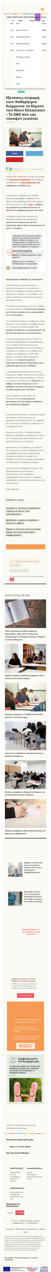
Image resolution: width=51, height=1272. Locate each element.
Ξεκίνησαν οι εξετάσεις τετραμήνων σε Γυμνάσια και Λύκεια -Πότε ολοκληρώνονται (23, 511)
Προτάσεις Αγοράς (23, 57)
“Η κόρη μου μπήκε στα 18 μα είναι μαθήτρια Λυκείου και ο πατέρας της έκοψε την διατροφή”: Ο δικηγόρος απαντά (24, 1069)
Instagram (22, 1158)
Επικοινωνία (33, 1223)
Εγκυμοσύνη (40, 89)
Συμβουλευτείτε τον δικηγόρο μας (28, 1060)
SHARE (14, 153)
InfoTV (26, 17)
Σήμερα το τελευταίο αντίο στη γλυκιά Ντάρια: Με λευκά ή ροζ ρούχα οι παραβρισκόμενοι (23, 532)
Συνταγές (43, 18)
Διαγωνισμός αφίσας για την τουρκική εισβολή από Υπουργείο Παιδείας (26, 1029)
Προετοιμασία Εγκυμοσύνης (23, 89)
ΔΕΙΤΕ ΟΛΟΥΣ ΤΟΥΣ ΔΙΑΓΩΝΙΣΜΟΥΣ (25, 1046)
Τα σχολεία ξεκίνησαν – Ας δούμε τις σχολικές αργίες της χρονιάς (27, 1020)
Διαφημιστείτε (19, 1223)
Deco (18, 23)
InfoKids (9, 18)
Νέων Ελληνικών (28, 182)
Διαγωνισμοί (37, 18)
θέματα (36, 561)
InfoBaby (8, 89)
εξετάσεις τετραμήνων (24, 561)
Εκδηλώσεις (32, 18)
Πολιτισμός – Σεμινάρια (25, 50)
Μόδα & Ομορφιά (22, 43)
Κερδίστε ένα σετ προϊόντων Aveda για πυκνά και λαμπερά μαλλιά (27, 1037)
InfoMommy (14, 18)
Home (5, 17)
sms (31, 204)
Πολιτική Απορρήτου (22, 1258)
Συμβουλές (20, 70)
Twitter (15, 1158)
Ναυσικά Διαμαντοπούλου (19, 571)
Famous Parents (22, 30)
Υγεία (18, 84)
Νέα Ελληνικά (15, 565)
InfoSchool (20, 18)
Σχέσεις (19, 77)
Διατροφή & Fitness (23, 37)
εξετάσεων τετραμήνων (20, 179)
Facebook (9, 1158)
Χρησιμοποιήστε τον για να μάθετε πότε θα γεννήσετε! (31, 931)
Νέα (17, 63)
